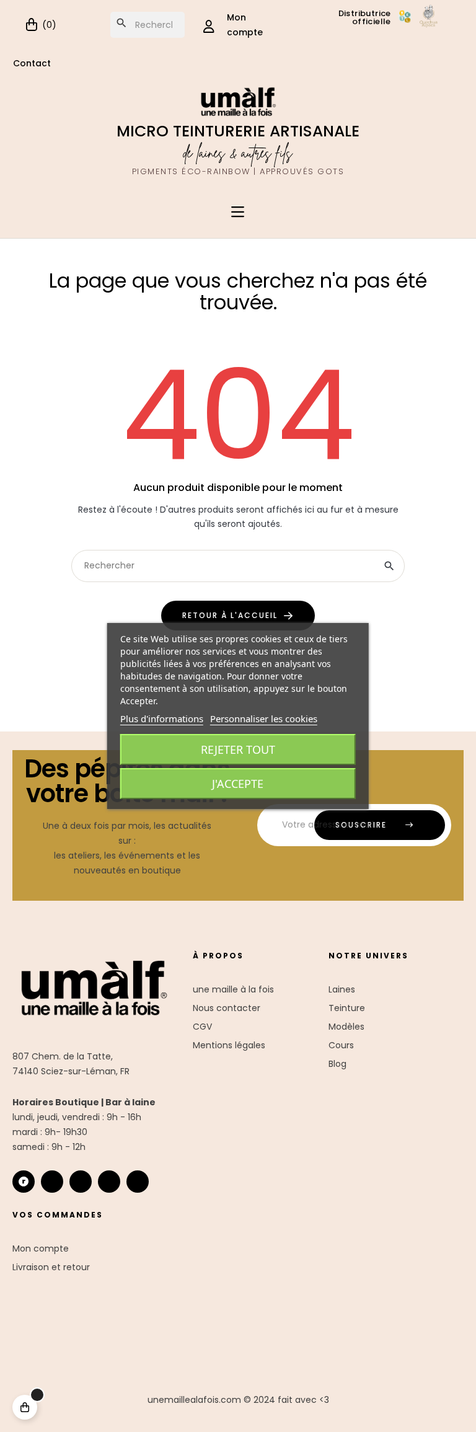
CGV (202, 1026)
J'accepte (237, 783)
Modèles (346, 1026)
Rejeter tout (238, 749)
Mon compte (40, 1248)
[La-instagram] (52, 1181)
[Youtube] (109, 1181)
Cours (341, 1045)
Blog (337, 1064)
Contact (32, 63)
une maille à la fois (233, 989)
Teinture (346, 1008)
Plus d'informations (161, 718)
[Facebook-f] (80, 1181)
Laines (341, 989)
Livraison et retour (51, 1267)
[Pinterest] (137, 1181)
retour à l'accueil (230, 615)
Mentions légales (229, 1045)
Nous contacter (226, 1008)
